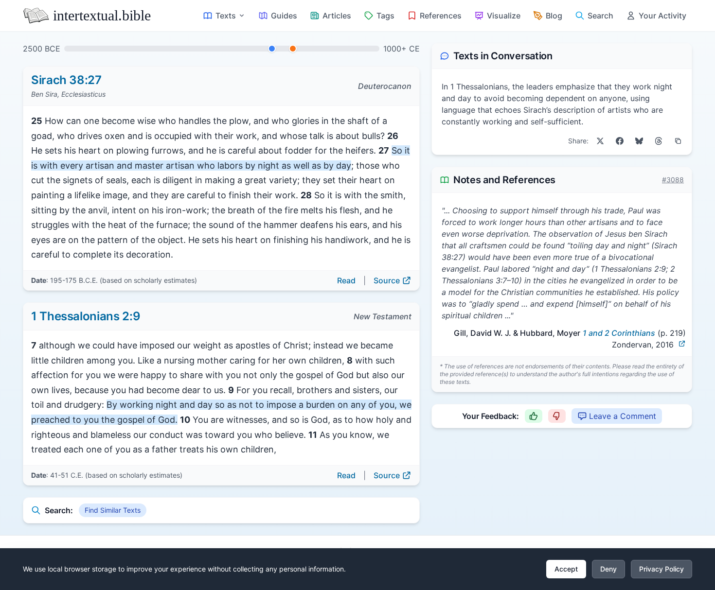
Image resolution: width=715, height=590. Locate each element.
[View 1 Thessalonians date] (293, 48)
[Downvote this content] (557, 416)
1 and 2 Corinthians (619, 333)
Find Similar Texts (113, 510)
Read (346, 280)
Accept (566, 569)
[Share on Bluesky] (639, 141)
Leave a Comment (622, 416)
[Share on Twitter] (600, 141)
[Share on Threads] (658, 141)
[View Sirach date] (272, 48)
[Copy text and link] (678, 141)
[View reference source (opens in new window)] (682, 343)
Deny (608, 569)
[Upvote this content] (533, 416)
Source (387, 280)
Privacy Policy (661, 569)
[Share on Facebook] (619, 141)
